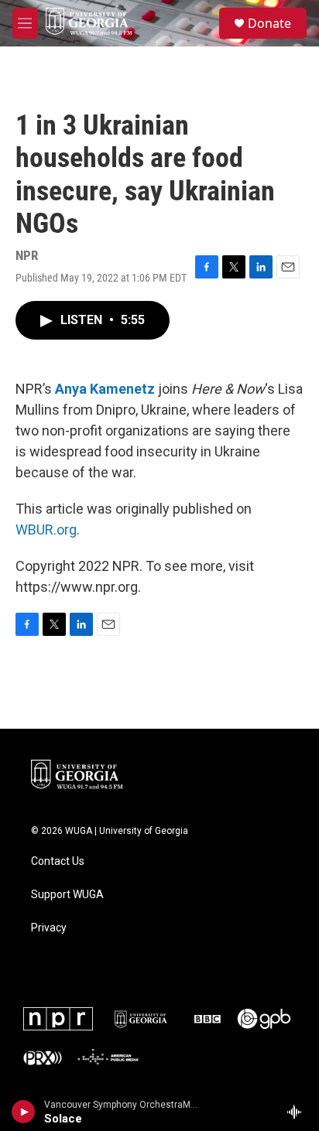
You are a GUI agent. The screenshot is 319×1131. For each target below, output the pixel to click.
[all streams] (298, 1111)
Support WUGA (67, 894)
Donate (269, 23)
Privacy (49, 928)
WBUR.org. (47, 529)
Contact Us (57, 861)
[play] (23, 1111)
